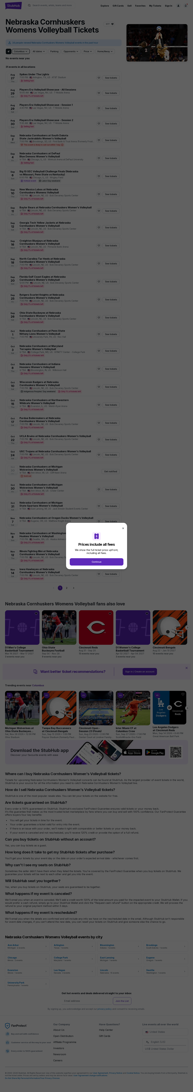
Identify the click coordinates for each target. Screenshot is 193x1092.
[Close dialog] (123, 528)
